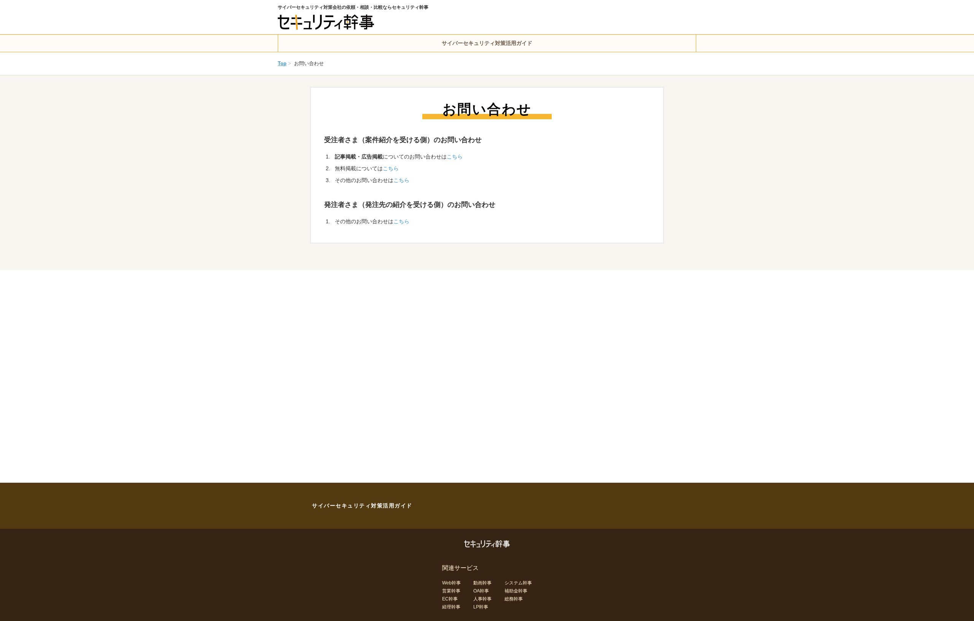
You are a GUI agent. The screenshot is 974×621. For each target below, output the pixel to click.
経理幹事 (451, 607)
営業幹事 (451, 591)
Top (282, 63)
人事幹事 (482, 599)
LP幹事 (480, 607)
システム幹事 (518, 583)
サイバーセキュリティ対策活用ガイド (487, 43)
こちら (455, 157)
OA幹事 (481, 591)
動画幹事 (482, 583)
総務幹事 (514, 599)
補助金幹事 (516, 591)
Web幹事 (451, 583)
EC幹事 (450, 599)
